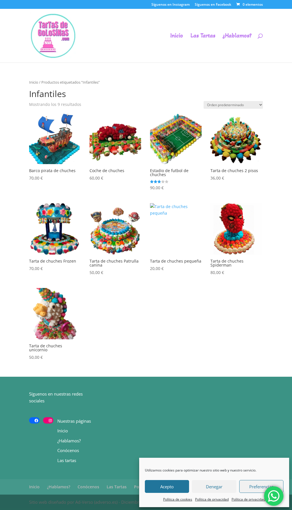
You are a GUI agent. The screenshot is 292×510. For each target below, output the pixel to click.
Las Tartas (202, 36)
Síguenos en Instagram (170, 5)
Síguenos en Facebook (213, 5)
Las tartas (66, 460)
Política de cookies (177, 499)
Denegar (214, 486)
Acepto (167, 486)
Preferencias (261, 486)
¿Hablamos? (237, 36)
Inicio (176, 36)
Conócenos (68, 450)
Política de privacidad (212, 499)
